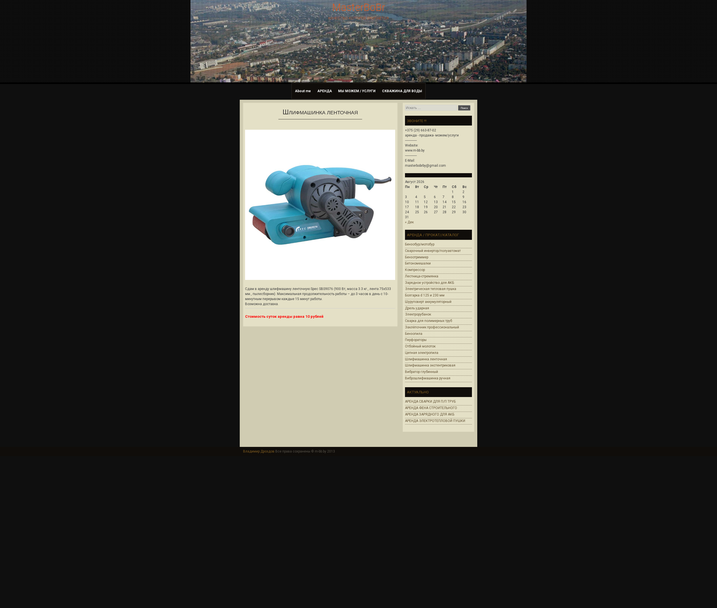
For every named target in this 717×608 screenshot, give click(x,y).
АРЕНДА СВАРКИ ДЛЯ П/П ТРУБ (430, 401)
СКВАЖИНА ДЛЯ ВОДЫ (402, 91)
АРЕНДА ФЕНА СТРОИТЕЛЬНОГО (431, 408)
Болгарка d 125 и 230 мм (424, 295)
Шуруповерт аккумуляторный (428, 302)
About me (303, 91)
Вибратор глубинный (421, 372)
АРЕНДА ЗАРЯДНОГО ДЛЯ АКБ (429, 414)
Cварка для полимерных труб (428, 321)
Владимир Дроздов (258, 451)
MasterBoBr (358, 7)
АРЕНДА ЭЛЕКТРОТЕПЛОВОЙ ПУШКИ (435, 421)
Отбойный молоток (420, 346)
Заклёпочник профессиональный (432, 327)
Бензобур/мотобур (419, 244)
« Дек (409, 222)
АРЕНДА (324, 91)
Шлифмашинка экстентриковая (430, 365)
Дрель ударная (417, 308)
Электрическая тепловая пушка (430, 289)
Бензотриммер (416, 257)
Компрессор (415, 270)
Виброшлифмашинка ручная (427, 378)
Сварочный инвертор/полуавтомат (433, 251)
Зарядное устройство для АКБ (429, 283)
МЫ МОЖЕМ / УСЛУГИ (357, 91)
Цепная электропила (421, 353)
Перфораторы (416, 340)
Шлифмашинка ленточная (426, 359)
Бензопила (413, 334)
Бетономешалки (418, 263)
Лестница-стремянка (421, 276)
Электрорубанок (418, 314)
